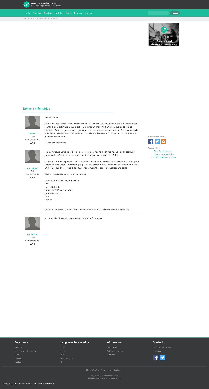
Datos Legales (112, 347)
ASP (62, 354)
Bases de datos (67, 358)
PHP (62, 347)
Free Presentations (162, 151)
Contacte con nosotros (162, 347)
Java (63, 351)
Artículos (37, 12)
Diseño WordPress (93, 370)
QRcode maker (115, 378)
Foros (68, 12)
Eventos (78, 12)
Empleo (88, 12)
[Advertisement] (82, 43)
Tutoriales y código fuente (25, 351)
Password (103, 378)
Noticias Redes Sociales (165, 157)
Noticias (59, 12)
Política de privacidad (115, 351)
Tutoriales (49, 12)
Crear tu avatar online (164, 154)
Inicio (27, 12)
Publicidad (111, 354)
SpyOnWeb (118, 370)
